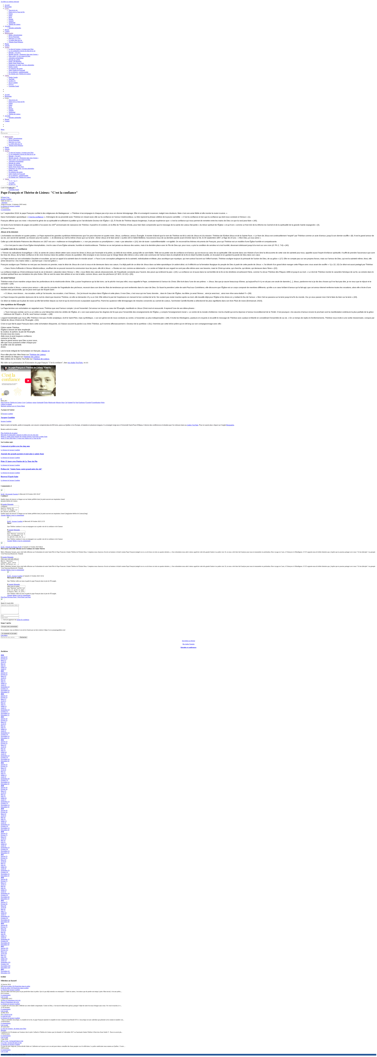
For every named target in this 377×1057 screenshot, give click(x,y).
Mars (3, 660)
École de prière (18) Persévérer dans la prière (15, 988)
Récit (10, 17)
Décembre (5, 692)
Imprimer (4, 202)
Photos (7, 44)
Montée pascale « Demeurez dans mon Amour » (23, 54)
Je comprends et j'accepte (9, 633)
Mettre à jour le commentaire (15, 515)
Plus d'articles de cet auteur (9, 433)
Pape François (5, 402)
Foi (74, 402)
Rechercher (23, 637)
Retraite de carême (14, 60)
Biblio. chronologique (15, 35)
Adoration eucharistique (16, 58)
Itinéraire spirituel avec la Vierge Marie (13, 406)
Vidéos (7, 75)
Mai (3, 664)
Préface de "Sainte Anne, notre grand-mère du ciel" (21, 469)
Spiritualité (12, 22)
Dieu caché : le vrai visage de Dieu (19, 56)
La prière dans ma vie (15, 40)
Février (4, 658)
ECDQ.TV (12, 81)
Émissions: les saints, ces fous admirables (21, 65)
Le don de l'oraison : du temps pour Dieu (13, 1028)
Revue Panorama (14, 37)
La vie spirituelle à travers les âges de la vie (22, 51)
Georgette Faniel (14, 86)
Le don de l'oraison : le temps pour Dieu (21, 49)
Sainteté (11, 21)
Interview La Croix (15, 38)
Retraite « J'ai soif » (15, 52)
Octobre (4, 688)
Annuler (4, 504)
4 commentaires (6, 209)
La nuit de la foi (6, 1016)
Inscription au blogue (188, 641)
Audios (7, 47)
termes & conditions (23, 620)
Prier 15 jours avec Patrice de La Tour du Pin (19, 461)
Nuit (77, 402)
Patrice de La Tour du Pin (17, 12)
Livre (23, 402)
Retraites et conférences (188, 647)
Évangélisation (96, 402)
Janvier (4, 657)
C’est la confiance (35, 217)
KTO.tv (11, 84)
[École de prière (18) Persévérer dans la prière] (15, 986)
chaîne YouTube (192, 425)
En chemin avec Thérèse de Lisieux (20, 74)
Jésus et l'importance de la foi (10, 1002)
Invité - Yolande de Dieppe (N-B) (11, 547)
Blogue (7, 30)
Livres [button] (7, 98)
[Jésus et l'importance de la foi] (10, 1000)
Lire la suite (4, 997)
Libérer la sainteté (6, 404)
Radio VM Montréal (15, 61)
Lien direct (4, 635)
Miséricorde (52, 402)
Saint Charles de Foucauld (17, 70)
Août (3, 669)
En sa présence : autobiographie (18, 72)
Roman (11, 19)
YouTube (11, 79)
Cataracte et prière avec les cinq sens (15, 446)
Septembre (5, 687)
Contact (7, 31)
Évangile (88, 402)
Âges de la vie (13, 10)
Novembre (5, 690)
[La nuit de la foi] (6, 1014)
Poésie (11, 14)
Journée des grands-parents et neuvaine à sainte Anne (22, 454)
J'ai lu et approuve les (16, 620)
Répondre (10, 504)
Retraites (3, 1030)
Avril (3, 662)
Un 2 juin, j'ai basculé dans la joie (11, 1043)
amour (35, 402)
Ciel (66, 402)
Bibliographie (9, 33)
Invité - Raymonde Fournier (9, 494)
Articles (7, 45)
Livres (7, 8)
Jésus (63, 402)
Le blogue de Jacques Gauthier (10, 206)
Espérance (82, 402)
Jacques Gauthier (6, 199)
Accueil (7, 5)
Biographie (8, 7)
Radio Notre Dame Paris (16, 63)
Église (46, 402)
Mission (58, 402)
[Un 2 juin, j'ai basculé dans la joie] (12, 1041)
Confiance (29, 402)
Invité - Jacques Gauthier (15, 521)
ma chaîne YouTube (75, 363)
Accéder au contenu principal (10, 1)
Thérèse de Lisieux (14, 24)
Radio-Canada (13, 67)
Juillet (4, 667)
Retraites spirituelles (15, 28)
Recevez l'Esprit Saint (9, 477)
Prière (10, 15)
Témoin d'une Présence (16, 42)
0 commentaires (6, 995)
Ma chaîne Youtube (188, 644)
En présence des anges (16, 68)
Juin (3, 666)
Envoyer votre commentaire (9, 626)
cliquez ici (45, 351)
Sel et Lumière (13, 82)
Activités (7, 26)
